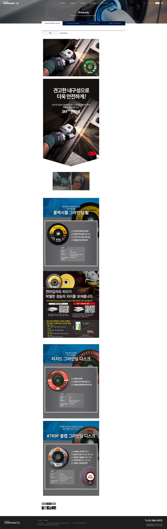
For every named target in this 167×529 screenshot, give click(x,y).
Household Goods (94, 23)
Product (82, 3)
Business (72, 3)
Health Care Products (115, 23)
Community (104, 3)
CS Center (93, 3)
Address (46, 520)
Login (145, 3)
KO (158, 3)
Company (62, 3)
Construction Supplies (73, 23)
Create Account (151, 3)
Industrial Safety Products (52, 23)
